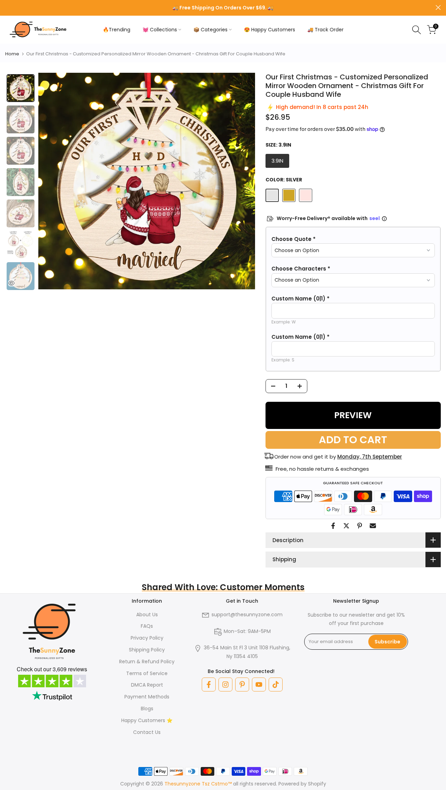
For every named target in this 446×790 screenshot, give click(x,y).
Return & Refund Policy (147, 661)
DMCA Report (147, 684)
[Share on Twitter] (346, 526)
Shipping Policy (147, 649)
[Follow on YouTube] (259, 684)
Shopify (317, 783)
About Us (147, 614)
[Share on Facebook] (333, 526)
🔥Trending (116, 29)
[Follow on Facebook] (209, 684)
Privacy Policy (147, 637)
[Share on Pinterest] (359, 526)
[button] (353, 239)
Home (12, 54)
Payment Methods (146, 696)
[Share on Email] (373, 526)
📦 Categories (210, 29)
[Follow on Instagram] (225, 684)
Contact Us (147, 732)
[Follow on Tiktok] (276, 684)
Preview (353, 415)
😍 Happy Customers (269, 29)
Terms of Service (147, 673)
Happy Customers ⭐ (146, 720)
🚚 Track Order (325, 29)
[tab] (20, 88)
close (7, 7)
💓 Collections (160, 29)
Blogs (147, 708)
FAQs (147, 626)
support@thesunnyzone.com (247, 614)
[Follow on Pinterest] (242, 684)
